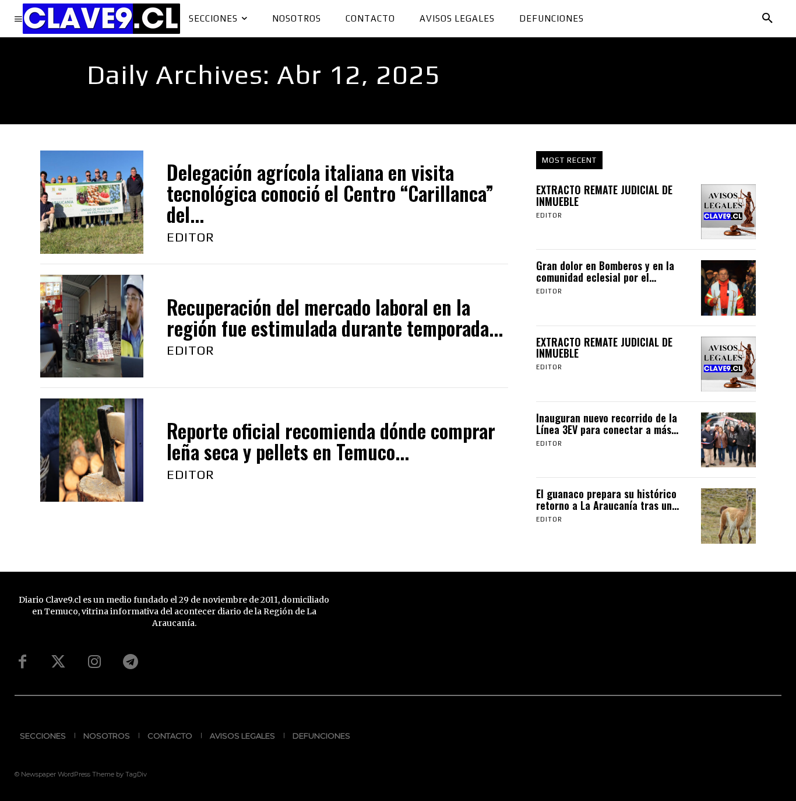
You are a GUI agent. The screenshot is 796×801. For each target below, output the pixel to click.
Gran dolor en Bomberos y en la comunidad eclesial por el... (605, 271)
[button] (767, 19)
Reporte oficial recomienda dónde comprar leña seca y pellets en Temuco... (331, 441)
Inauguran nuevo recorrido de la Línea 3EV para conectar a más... (607, 423)
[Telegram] (130, 662)
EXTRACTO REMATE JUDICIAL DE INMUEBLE (604, 195)
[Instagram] (94, 662)
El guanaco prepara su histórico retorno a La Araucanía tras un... (607, 499)
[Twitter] (58, 662)
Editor (190, 236)
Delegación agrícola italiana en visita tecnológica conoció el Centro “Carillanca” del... (330, 193)
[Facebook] (22, 662)
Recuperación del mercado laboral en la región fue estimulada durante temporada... (335, 317)
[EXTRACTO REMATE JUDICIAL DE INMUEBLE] (728, 211)
